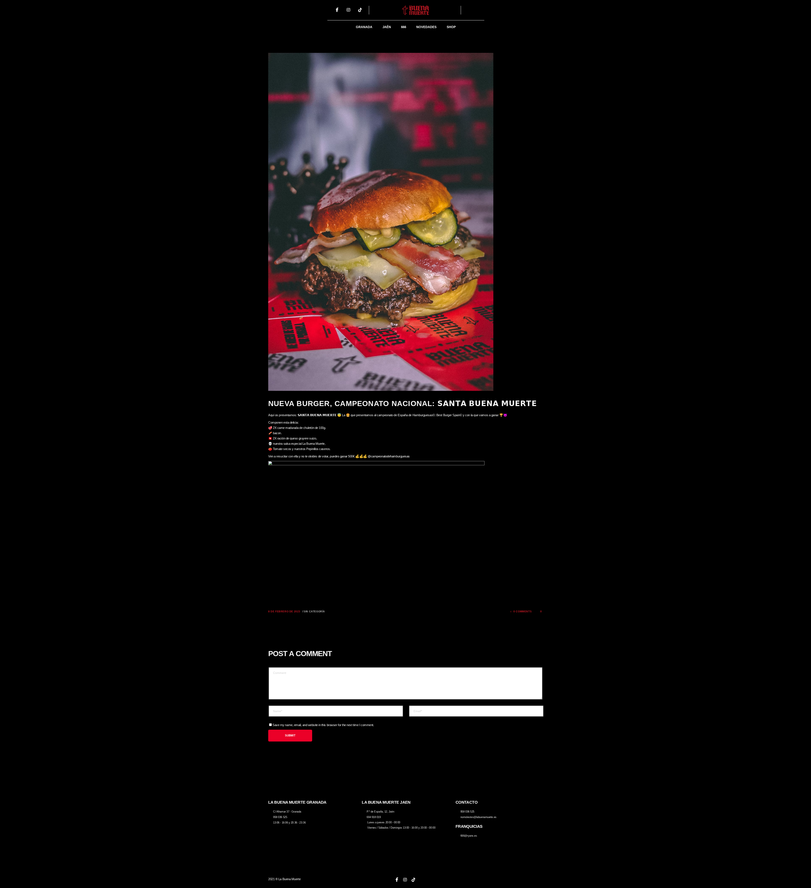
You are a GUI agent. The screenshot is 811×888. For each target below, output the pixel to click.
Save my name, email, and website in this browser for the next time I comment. (323, 725)
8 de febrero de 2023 (284, 611)
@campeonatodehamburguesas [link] (389, 456)
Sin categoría (314, 611)
